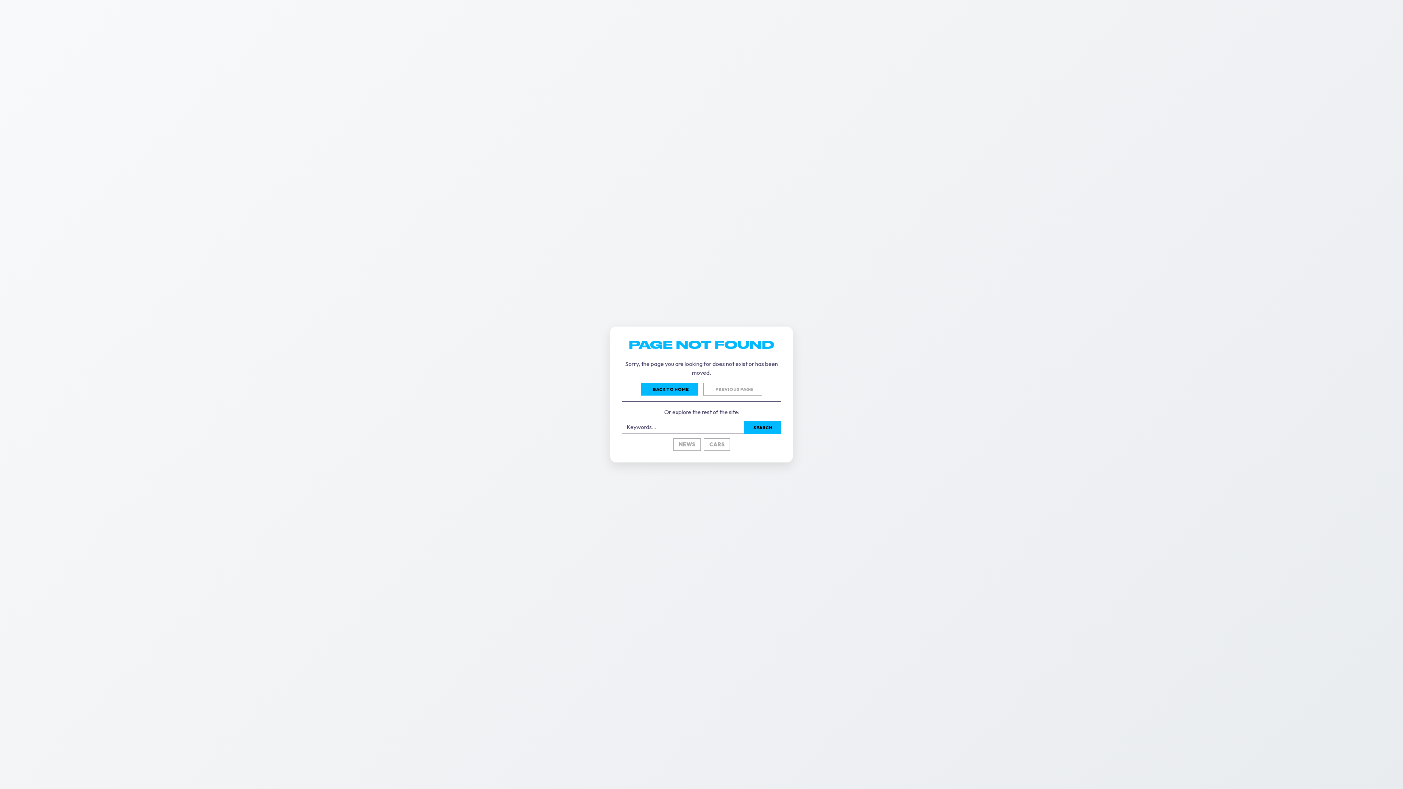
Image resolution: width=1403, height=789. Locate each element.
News (687, 444)
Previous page (734, 389)
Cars (717, 444)
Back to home (671, 389)
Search (762, 427)
